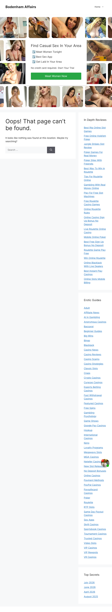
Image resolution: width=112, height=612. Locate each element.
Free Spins (89, 408)
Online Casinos (92, 475)
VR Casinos (90, 557)
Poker (87, 497)
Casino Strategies (93, 363)
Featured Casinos (93, 403)
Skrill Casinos (91, 524)
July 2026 (89, 582)
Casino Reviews (92, 354)
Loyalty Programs (93, 447)
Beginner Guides (93, 331)
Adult (87, 308)
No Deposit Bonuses (95, 471)
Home (97, 6)
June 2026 (90, 587)
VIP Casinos (90, 547)
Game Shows (91, 421)
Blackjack (89, 345)
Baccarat (89, 326)
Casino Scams (91, 359)
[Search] (51, 150)
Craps (87, 373)
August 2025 (91, 596)
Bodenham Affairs (20, 7)
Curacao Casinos (93, 382)
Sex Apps (89, 519)
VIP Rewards (91, 552)
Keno (86, 443)
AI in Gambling (92, 317)
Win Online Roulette (94, 258)
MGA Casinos (91, 457)
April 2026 (89, 591)
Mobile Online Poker (95, 237)
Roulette (88, 502)
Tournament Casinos (95, 533)
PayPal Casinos (92, 485)
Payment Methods (94, 480)
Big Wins (88, 335)
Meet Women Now (56, 76)
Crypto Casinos (92, 377)
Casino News (91, 349)
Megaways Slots (93, 452)
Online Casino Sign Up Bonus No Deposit (94, 221)
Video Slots (90, 543)
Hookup (88, 430)
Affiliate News (91, 312)
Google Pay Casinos (95, 425)
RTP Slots (89, 507)
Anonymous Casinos (95, 322)
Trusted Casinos (93, 538)
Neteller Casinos (93, 461)
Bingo (87, 340)
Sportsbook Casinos (95, 529)
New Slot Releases (94, 466)
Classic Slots (91, 368)
